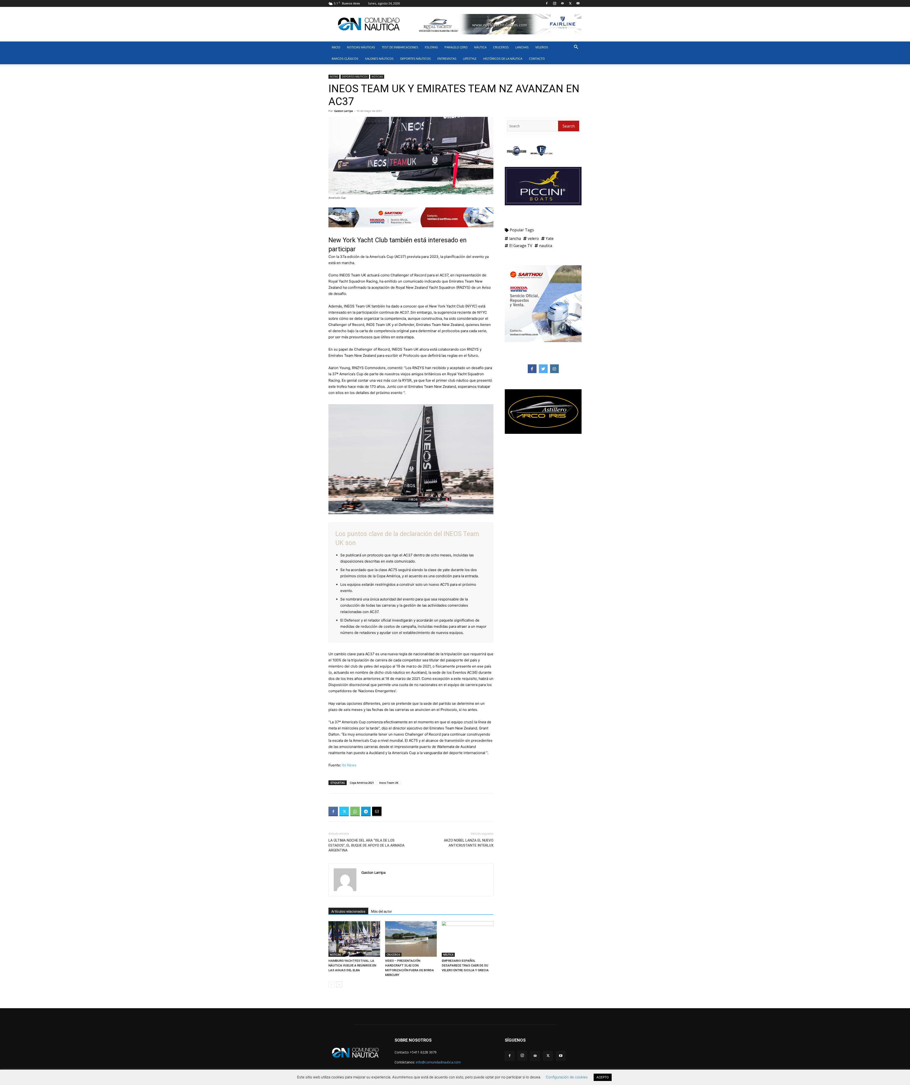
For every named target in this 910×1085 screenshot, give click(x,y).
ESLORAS (431, 47)
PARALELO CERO (456, 47)
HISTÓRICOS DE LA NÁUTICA (502, 58)
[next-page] (339, 984)
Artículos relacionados (348, 911)
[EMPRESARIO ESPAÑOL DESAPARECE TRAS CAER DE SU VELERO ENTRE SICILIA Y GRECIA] (467, 939)
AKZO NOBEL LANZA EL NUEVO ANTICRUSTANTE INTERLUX (468, 842)
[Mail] (562, 3)
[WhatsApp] (355, 811)
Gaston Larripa (343, 111)
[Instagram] (554, 3)
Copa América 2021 (362, 782)
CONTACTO (537, 58)
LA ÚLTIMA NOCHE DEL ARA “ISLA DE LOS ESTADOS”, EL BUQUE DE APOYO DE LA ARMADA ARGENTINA (366, 845)
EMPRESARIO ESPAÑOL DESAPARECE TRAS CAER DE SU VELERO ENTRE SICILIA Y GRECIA (465, 965)
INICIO (336, 47)
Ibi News (349, 765)
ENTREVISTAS (446, 58)
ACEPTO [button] (602, 1077)
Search (569, 126)
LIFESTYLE (470, 58)
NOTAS (334, 76)
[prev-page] (331, 984)
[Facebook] (546, 3)
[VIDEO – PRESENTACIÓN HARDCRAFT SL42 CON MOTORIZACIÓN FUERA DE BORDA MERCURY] (411, 939)
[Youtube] (578, 3)
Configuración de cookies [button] (567, 1077)
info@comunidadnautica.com (438, 1062)
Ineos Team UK (388, 782)
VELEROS (541, 47)
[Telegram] (366, 811)
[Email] (377, 811)
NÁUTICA (480, 47)
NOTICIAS (377, 76)
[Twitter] (570, 3)
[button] (576, 47)
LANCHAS (522, 47)
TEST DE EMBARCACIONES (400, 47)
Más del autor (381, 911)
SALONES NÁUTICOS (379, 58)
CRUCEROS (501, 47)
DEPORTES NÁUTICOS (415, 58)
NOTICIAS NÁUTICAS (361, 47)
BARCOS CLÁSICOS (345, 58)
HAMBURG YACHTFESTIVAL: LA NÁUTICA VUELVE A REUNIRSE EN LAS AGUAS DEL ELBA (352, 965)
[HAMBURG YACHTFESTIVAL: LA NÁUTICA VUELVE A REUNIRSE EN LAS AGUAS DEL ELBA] (354, 939)
